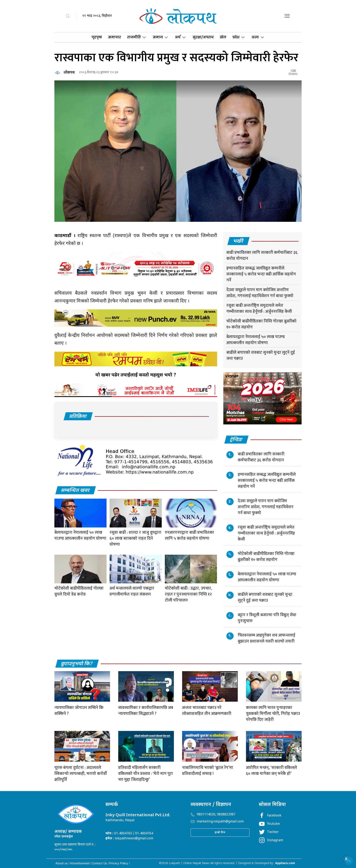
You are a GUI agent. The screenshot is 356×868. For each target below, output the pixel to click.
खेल (223, 37)
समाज (158, 37)
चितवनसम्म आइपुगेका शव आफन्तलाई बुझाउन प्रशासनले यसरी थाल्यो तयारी (266, 638)
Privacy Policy (118, 863)
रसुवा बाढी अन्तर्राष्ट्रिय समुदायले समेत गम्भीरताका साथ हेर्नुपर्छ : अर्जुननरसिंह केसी (259, 308)
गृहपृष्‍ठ (96, 37)
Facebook (274, 816)
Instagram (275, 840)
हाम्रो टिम (220, 832)
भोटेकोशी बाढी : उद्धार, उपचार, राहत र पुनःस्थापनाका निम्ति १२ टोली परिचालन (188, 594)
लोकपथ (69, 72)
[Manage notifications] (346, 859)
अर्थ (177, 37)
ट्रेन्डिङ (236, 440)
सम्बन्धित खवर (75, 490)
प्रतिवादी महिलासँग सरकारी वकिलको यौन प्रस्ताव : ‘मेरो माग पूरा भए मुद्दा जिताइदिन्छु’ (145, 773)
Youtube (273, 824)
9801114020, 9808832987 (216, 815)
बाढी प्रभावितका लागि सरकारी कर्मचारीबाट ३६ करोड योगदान (261, 255)
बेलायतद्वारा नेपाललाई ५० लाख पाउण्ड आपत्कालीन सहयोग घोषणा (80, 535)
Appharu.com (285, 863)
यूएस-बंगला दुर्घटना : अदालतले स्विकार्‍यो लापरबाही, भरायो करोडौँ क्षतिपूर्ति (80, 773)
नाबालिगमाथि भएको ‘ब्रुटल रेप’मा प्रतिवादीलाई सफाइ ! (207, 770)
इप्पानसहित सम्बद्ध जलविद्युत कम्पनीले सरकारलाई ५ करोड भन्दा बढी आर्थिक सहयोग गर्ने (261, 274)
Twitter (273, 832)
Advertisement (80, 863)
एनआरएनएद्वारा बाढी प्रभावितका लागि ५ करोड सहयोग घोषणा (189, 535)
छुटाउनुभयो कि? (77, 664)
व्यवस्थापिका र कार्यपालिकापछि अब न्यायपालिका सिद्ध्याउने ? (145, 710)
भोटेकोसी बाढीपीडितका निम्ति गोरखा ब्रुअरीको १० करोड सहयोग (261, 324)
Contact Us (99, 863)
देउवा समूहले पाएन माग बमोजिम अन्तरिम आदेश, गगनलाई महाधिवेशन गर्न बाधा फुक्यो (259, 292)
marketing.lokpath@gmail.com (220, 822)
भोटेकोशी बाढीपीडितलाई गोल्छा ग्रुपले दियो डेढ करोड (78, 591)
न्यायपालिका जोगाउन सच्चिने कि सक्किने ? (78, 710)
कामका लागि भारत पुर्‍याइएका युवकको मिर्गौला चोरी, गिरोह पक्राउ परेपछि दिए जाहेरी (273, 713)
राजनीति (134, 37)
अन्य (255, 37)
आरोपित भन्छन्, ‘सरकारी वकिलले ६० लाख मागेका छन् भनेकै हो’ (271, 770)
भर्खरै (238, 241)
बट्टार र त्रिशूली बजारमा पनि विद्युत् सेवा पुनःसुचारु (267, 617)
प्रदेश (235, 37)
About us (61, 863)
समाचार (114, 37)
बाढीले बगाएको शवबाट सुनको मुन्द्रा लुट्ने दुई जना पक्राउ (260, 355)
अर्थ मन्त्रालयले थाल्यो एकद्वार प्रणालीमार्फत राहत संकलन (132, 591)
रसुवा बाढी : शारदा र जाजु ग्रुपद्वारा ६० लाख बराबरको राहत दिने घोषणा (135, 538)
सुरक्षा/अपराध (203, 37)
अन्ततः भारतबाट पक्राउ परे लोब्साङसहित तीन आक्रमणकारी (206, 710)
